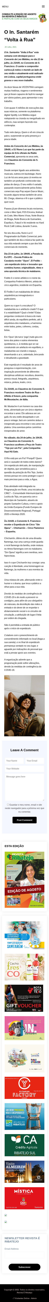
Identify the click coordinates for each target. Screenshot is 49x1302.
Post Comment (24, 820)
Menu (5, 6)
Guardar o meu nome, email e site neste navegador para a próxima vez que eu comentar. (24, 808)
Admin (34, 1298)
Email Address (12, 1249)
